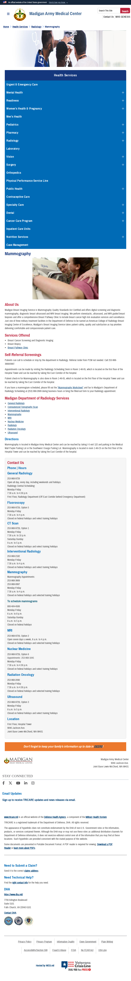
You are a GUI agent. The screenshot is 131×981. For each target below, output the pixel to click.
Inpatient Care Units (18, 229)
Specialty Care (15, 205)
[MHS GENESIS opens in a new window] (123, 16)
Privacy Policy (24, 941)
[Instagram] (33, 783)
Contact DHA (10, 912)
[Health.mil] (18, 920)
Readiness (12, 100)
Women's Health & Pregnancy (24, 108)
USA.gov (102, 950)
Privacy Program (44, 941)
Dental (10, 213)
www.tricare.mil (11, 817)
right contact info (20, 882)
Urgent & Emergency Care (22, 84)
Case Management (17, 245)
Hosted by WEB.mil (45, 965)
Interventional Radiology (19, 410)
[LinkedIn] (25, 783)
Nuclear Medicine (16, 421)
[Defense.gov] (8, 920)
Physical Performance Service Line (27, 181)
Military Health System (96, 817)
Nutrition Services (17, 237)
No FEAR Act (87, 950)
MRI (10, 418)
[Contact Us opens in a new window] (108, 16)
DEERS (98, 746)
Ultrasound (13, 432)
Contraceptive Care (18, 197)
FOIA (73, 950)
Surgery (11, 164)
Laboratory (13, 148)
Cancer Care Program (19, 221)
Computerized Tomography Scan (23, 407)
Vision (10, 156)
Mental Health (14, 92)
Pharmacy (12, 132)
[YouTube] (18, 783)
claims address (31, 870)
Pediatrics (12, 124)
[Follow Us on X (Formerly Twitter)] (10, 783)
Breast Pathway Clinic (18, 347)
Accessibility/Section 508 (35, 950)
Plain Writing (107, 941)
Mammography (14, 414)
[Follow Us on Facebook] (3, 783)
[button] (59, 2)
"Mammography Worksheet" (70, 387)
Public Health (14, 189)
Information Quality (65, 941)
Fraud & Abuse (59, 950)
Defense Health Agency (55, 817)
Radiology (12, 140)
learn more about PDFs (24, 848)
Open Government (87, 941)
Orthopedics (13, 172)
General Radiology (16, 403)
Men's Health (14, 116)
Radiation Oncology (17, 429)
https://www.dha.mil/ (13, 894)
